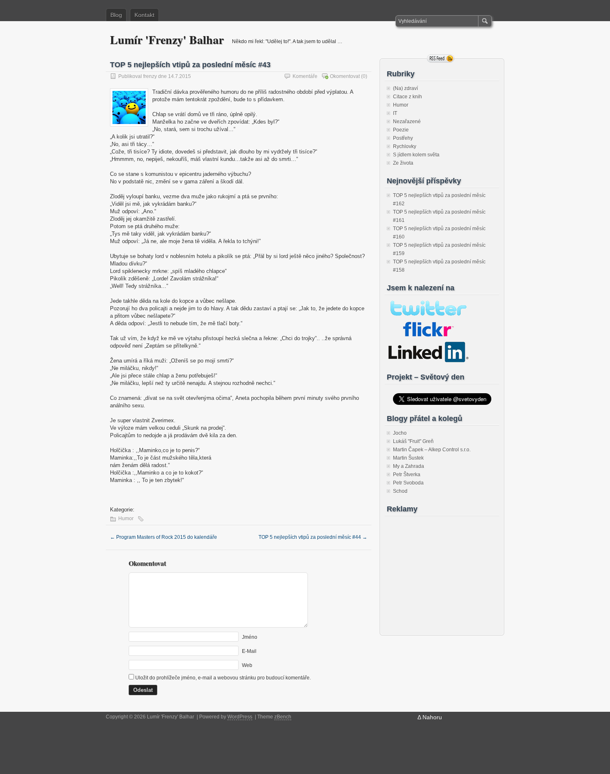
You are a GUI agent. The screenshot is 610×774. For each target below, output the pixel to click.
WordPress (239, 717)
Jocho (400, 433)
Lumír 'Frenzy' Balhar (167, 39)
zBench (282, 717)
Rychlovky (404, 146)
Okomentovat (345, 76)
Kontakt (144, 15)
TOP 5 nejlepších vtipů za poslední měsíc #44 (313, 537)
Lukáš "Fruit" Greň (413, 441)
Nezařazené (407, 121)
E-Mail (249, 651)
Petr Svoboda (408, 483)
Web (247, 665)
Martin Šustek (408, 458)
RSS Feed (440, 58)
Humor (126, 518)
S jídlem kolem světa (416, 155)
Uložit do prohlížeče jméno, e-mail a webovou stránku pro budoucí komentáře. (223, 678)
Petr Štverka (406, 474)
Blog (116, 15)
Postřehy (403, 138)
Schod (400, 491)
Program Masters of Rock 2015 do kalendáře (163, 537)
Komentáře (305, 76)
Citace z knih (407, 97)
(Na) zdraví (405, 88)
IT (395, 113)
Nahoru (432, 717)
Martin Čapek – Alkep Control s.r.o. (432, 450)
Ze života (403, 163)
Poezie (401, 130)
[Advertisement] (438, 571)
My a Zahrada (408, 466)
